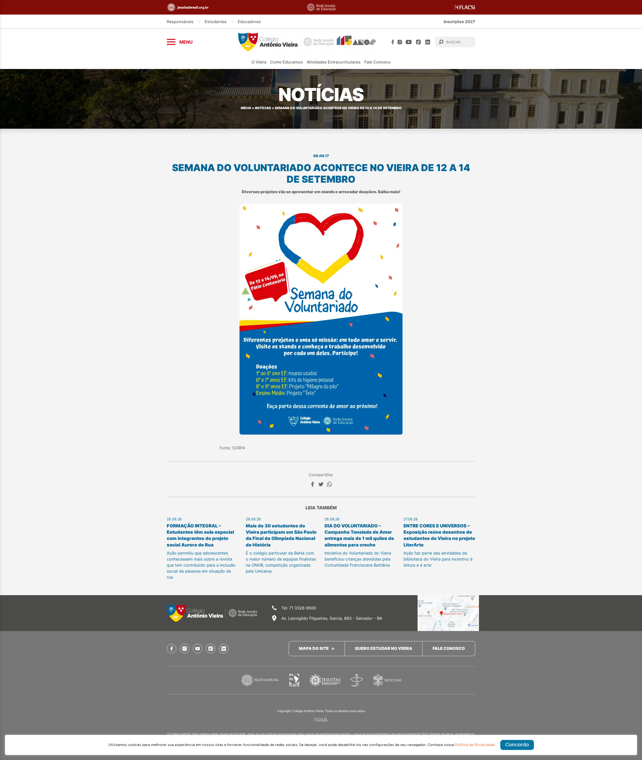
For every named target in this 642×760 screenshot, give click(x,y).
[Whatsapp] (329, 484)
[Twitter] (321, 484)
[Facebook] (392, 42)
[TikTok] (418, 42)
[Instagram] (399, 42)
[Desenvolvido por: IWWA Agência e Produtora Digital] (321, 720)
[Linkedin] (427, 42)
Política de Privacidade (475, 744)
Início (246, 108)
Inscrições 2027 (459, 21)
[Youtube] (409, 42)
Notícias (263, 108)
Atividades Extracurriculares (334, 61)
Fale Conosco (377, 61)
